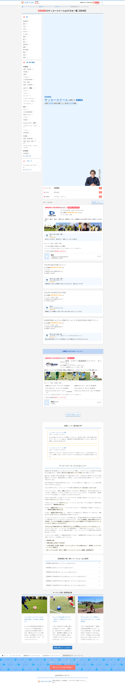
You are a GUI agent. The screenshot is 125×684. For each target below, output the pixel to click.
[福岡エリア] (75, 402)
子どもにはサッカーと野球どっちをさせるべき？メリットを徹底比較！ (90, 619)
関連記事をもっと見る (61, 647)
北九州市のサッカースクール (61, 6)
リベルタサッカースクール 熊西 (57, 432)
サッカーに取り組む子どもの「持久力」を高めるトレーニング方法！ (62, 619)
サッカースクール (32, 6)
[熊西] (75, 256)
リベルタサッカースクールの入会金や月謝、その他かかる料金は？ (33, 619)
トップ (25, 6)
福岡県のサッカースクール (46, 6)
